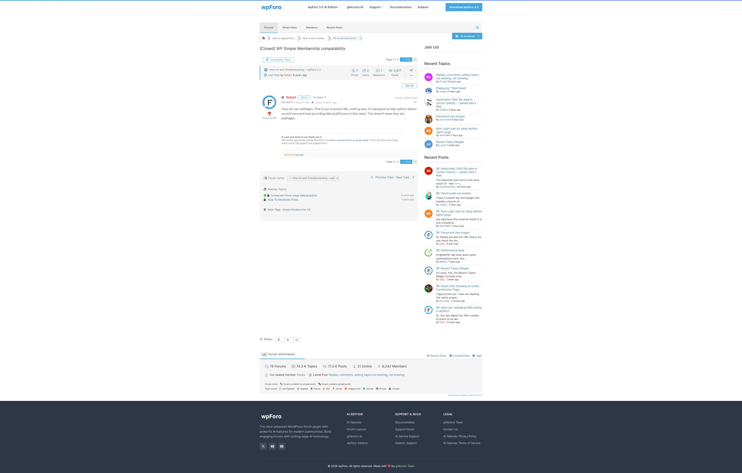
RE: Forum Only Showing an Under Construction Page (457, 287)
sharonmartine (447, 186)
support (444, 91)
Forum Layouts (356, 429)
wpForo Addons (357, 443)
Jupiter (443, 204)
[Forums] (263, 38)
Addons (423, 7)
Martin (443, 261)
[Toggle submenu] (339, 7)
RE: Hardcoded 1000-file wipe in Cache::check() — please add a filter (456, 172)
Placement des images (450, 116)
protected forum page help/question (294, 195)
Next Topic (403, 177)
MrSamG (289, 154)
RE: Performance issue (450, 250)
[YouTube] (272, 446)
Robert (288, 75)
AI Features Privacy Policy (460, 436)
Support (375, 7)
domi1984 (445, 135)
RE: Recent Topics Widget (452, 268)
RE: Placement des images (453, 232)
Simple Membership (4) (297, 209)
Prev (407, 59)
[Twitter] (263, 446)
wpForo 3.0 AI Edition (323, 7)
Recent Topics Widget (450, 141)
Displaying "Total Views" (451, 88)
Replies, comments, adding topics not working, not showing (457, 76)
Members (311, 27)
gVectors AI (355, 7)
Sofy (442, 243)
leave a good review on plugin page (349, 140)
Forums (268, 27)
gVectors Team (453, 422)
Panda (443, 81)
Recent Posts (335, 27)
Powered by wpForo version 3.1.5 (465, 395)
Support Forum (404, 429)
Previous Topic (384, 177)
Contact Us (450, 429)
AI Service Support (407, 436)
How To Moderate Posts (283, 199)
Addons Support (406, 443)
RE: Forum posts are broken (453, 193)
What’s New (290, 27)
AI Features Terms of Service (461, 443)
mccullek (444, 300)
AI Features (354, 422)
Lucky (443, 145)
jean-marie (445, 119)
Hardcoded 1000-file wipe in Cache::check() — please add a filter (456, 103)
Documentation (401, 7)
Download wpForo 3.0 (463, 7)
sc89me (444, 109)
